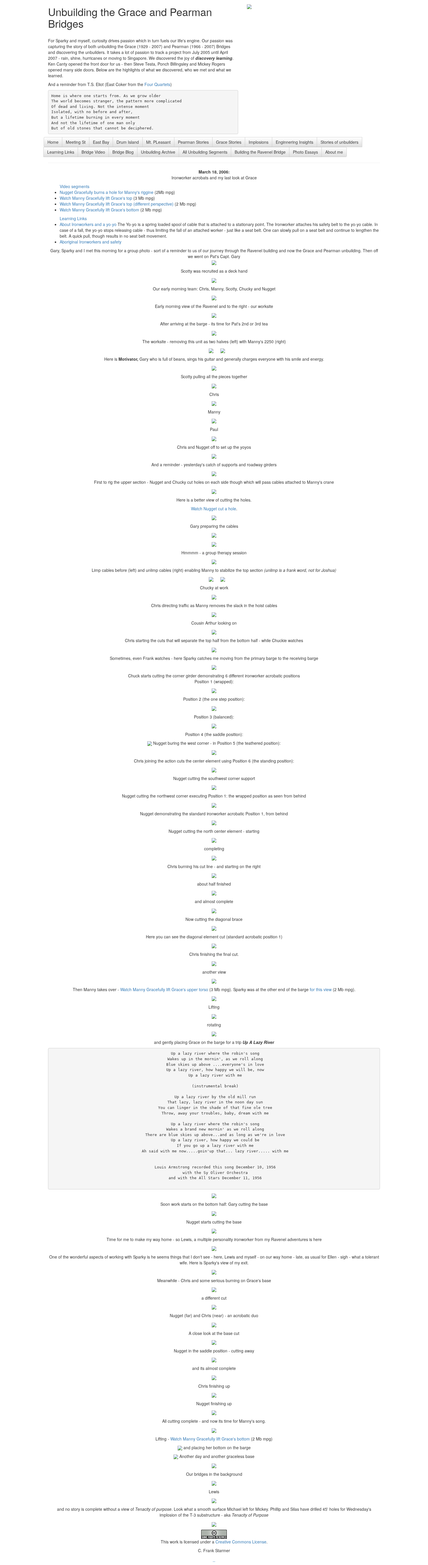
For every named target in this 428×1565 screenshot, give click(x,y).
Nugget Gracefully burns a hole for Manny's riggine (106, 192)
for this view (321, 989)
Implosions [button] (258, 142)
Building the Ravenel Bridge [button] (260, 152)
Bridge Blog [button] (123, 152)
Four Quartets (157, 84)
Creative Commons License (240, 1542)
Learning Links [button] (60, 152)
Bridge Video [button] (93, 152)
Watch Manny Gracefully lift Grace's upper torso (164, 989)
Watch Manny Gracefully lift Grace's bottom (99, 210)
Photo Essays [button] (305, 152)
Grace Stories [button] (228, 142)
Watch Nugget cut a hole (213, 508)
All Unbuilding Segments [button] (205, 152)
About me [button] (334, 152)
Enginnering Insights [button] (294, 142)
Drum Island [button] (127, 142)
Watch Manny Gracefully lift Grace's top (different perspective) (117, 204)
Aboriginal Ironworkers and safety (90, 242)
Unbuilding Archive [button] (158, 152)
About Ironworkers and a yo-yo (88, 224)
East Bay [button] (101, 142)
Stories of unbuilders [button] (339, 142)
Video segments (74, 186)
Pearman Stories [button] (193, 142)
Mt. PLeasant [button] (158, 142)
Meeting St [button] (76, 142)
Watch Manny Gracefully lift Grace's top (96, 198)
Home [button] (53, 142)
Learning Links (73, 218)
